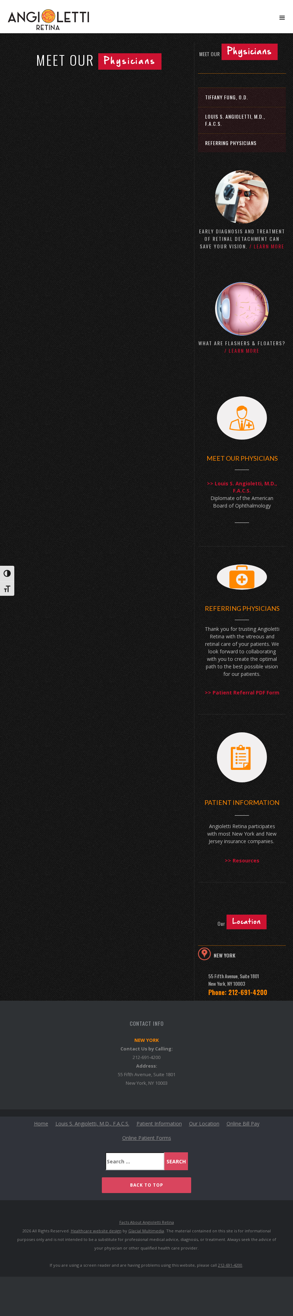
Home (41, 1123)
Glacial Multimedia (146, 1230)
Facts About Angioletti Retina (146, 1222)
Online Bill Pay (243, 1123)
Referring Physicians (231, 143)
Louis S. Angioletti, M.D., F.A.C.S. (235, 120)
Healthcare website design (96, 1230)
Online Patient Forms (146, 1137)
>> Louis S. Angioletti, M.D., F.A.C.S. (242, 487)
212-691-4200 (146, 1057)
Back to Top (146, 1185)
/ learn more (266, 246)
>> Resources (242, 860)
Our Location (204, 1123)
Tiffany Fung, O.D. (226, 97)
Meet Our (235, 53)
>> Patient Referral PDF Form (242, 692)
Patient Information (159, 1123)
